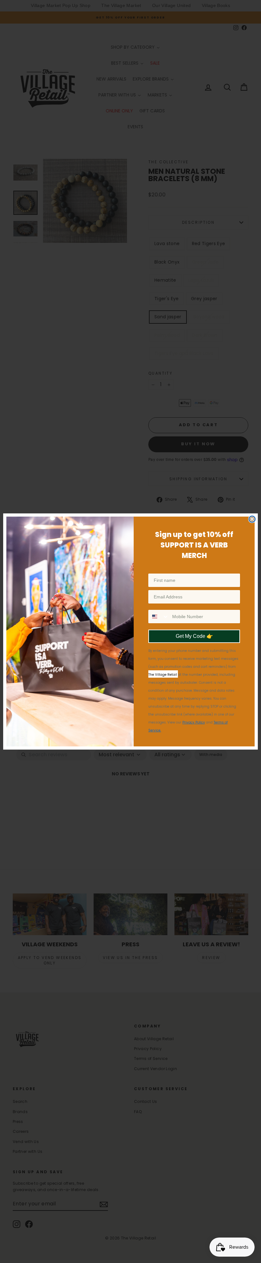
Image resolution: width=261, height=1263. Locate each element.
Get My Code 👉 (194, 636)
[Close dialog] (252, 519)
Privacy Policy (193, 722)
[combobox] (159, 616)
